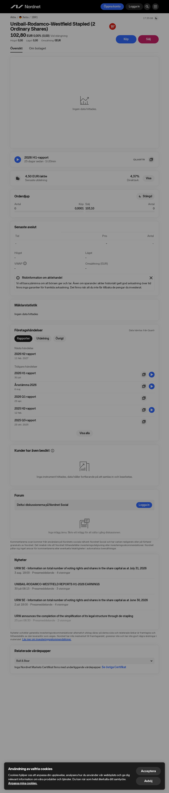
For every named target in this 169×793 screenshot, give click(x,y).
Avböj (148, 781)
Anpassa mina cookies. (22, 783)
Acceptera (148, 771)
